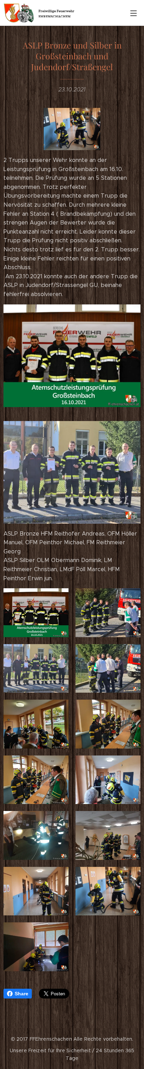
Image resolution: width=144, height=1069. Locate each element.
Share (21, 993)
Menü (134, 13)
